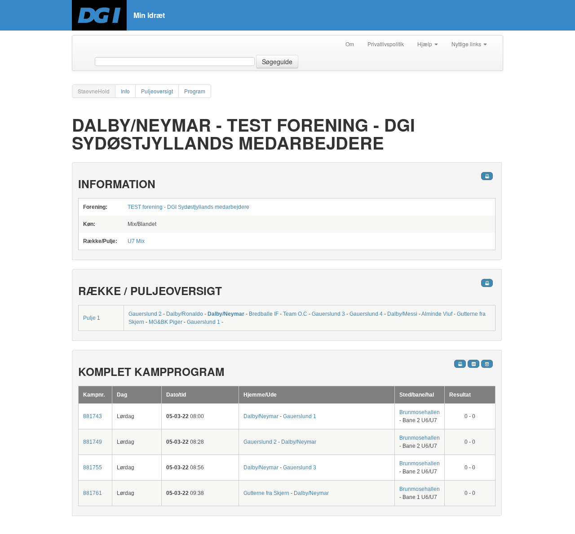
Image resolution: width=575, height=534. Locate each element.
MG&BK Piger (165, 322)
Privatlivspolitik (385, 44)
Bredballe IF (264, 314)
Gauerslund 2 (145, 314)
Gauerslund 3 (328, 314)
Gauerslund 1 (203, 322)
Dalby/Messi (402, 314)
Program (194, 91)
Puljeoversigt (157, 91)
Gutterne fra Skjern (266, 493)
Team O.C (295, 314)
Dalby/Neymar (226, 314)
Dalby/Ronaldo (184, 314)
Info (125, 91)
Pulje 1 (91, 318)
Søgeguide (277, 61)
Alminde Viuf (436, 314)
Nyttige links (466, 44)
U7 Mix (136, 241)
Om (349, 44)
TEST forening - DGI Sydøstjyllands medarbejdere (188, 207)
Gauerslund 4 (366, 314)
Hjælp (425, 44)
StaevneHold (94, 91)
